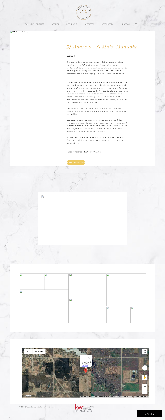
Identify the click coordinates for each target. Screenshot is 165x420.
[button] (120, 239)
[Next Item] (141, 298)
